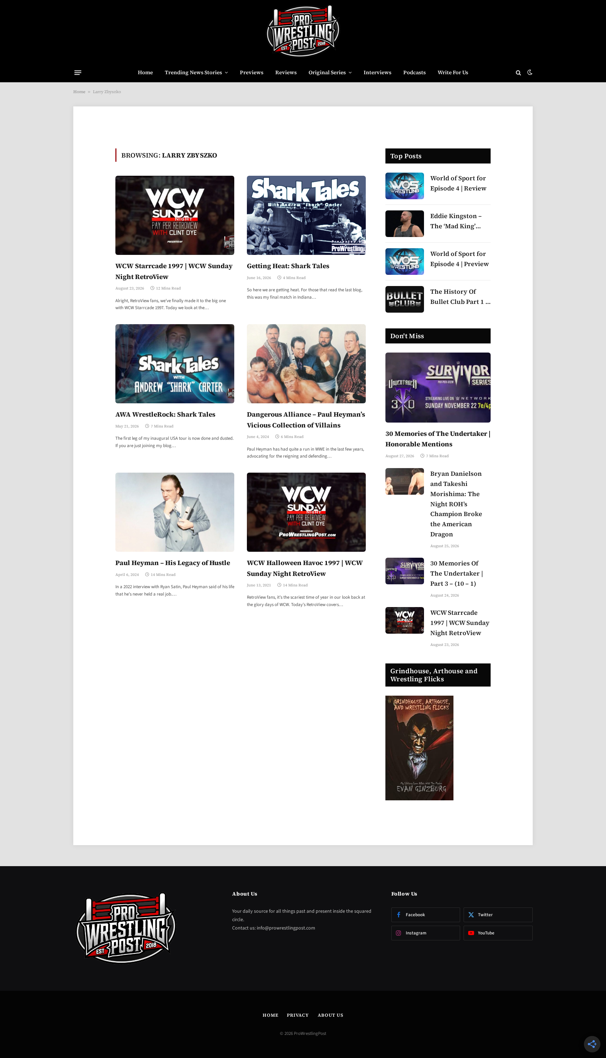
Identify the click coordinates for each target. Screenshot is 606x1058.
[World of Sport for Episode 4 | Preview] (404, 261)
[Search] (518, 73)
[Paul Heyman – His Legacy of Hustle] (174, 512)
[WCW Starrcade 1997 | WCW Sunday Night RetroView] (174, 215)
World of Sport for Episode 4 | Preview (459, 258)
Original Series (327, 72)
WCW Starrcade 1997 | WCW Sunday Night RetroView (174, 271)
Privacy (298, 1015)
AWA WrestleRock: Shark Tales (165, 414)
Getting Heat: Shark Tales (288, 265)
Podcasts (414, 72)
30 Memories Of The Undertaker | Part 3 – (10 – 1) (456, 573)
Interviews (377, 72)
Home (145, 72)
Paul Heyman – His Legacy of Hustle (172, 562)
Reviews (286, 72)
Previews (251, 72)
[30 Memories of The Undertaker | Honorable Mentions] (438, 388)
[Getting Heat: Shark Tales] (306, 215)
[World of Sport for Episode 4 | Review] (404, 186)
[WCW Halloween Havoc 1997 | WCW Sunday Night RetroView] (306, 512)
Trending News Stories (193, 72)
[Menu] (77, 72)
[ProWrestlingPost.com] (303, 31)
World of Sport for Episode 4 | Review (458, 183)
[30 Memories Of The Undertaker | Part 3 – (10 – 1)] (404, 571)
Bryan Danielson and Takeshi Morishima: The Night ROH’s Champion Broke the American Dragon (456, 503)
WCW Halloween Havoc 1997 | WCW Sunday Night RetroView (305, 568)
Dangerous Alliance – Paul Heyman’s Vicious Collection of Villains (306, 419)
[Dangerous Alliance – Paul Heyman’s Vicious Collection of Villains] (306, 363)
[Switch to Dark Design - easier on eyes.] (529, 72)
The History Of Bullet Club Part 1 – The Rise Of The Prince (459, 297)
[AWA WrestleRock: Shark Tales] (174, 363)
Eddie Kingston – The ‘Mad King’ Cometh (456, 221)
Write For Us (453, 72)
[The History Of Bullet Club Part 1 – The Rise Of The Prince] (404, 299)
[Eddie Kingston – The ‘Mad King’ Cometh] (404, 223)
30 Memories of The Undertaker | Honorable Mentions (438, 438)
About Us (330, 1015)
